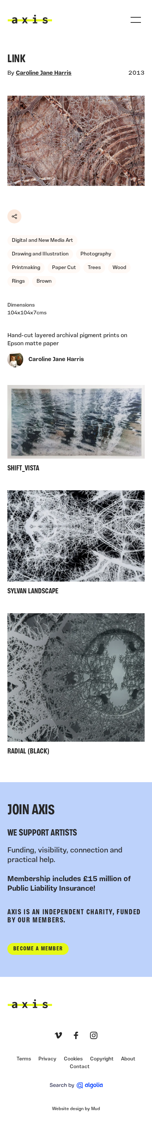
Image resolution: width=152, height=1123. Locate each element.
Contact (80, 1067)
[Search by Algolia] (76, 1085)
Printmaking (26, 268)
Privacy (47, 1059)
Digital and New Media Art (42, 240)
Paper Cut (64, 268)
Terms (24, 1059)
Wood (119, 268)
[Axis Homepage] (29, 19)
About (128, 1059)
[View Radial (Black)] (76, 686)
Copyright (102, 1059)
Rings (18, 281)
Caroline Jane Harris (44, 73)
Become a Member (38, 949)
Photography (95, 254)
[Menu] (135, 19)
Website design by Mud (76, 1109)
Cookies (73, 1059)
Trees (94, 268)
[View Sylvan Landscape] (76, 544)
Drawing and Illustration (40, 254)
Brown (44, 281)
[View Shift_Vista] (76, 430)
